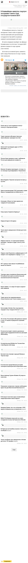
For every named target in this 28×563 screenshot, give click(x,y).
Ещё (14, 449)
